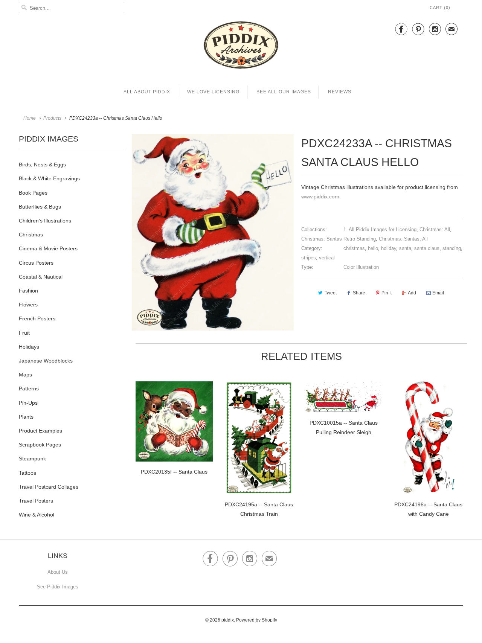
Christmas (31, 235)
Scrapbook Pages (40, 445)
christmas (354, 248)
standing (451, 248)
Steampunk (32, 459)
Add (412, 293)
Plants (26, 417)
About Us (57, 572)
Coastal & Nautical (41, 277)
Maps (25, 375)
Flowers (28, 305)
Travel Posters (36, 501)
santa (405, 248)
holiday (388, 248)
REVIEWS (339, 91)
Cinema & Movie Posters (48, 248)
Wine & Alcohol (36, 515)
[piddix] (241, 46)
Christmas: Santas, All (403, 239)
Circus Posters (36, 263)
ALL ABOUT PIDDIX (147, 91)
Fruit (24, 333)
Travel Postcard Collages (48, 487)
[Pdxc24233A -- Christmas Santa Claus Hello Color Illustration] (213, 232)
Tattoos (27, 473)
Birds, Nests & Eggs (42, 165)
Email (438, 293)
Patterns (29, 388)
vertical (327, 258)
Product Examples (40, 431)
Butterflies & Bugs (40, 207)
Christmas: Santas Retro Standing (338, 239)
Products (52, 118)
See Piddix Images (57, 587)
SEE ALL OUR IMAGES (283, 91)
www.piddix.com (320, 197)
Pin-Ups (28, 403)
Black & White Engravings (49, 178)
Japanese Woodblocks (46, 361)
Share (359, 293)
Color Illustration (361, 267)
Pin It (386, 293)
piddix (227, 620)
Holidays (29, 347)
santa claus (426, 248)
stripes (308, 258)
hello (373, 248)
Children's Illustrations (45, 221)
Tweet (331, 293)
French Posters (37, 318)
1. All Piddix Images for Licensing (379, 229)
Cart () (440, 7)
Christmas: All (434, 229)
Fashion (28, 291)
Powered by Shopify (256, 620)
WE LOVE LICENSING (213, 91)
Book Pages (33, 193)
